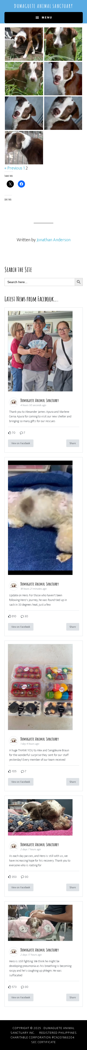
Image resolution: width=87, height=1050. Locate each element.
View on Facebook (20, 443)
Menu (47, 17)
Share (73, 443)
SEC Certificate (43, 1042)
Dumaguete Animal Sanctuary (43, 6)
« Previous (13, 168)
